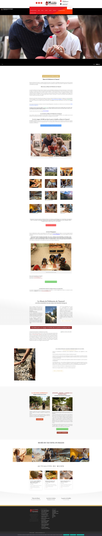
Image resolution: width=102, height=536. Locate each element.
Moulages (54, 10)
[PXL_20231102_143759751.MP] (51, 183)
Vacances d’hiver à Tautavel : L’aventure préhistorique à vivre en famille (45, 525)
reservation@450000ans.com (38, 278)
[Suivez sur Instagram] (41, 3)
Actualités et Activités (33, 10)
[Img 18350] (51, 195)
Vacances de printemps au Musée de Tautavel (65, 481)
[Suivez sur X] (39, 3)
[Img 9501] (51, 208)
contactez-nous (64, 4)
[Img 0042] (35, 183)
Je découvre (39, 419)
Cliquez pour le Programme (62, 429)
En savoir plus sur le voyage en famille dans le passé (50, 125)
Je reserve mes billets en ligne (51, 76)
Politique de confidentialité (80, 534)
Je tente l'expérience (62, 432)
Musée (39, 10)
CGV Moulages (54, 512)
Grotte (42, 10)
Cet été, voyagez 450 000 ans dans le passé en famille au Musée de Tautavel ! (35, 481)
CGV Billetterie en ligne (55, 511)
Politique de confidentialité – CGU (40, 532)
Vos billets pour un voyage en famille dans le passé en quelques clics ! (51, 327)
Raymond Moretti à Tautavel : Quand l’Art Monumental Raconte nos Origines (45, 521)
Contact (53, 514)
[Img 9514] (35, 171)
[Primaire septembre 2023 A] (35, 195)
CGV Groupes (54, 510)
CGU (52, 517)
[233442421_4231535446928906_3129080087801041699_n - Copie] (22, 461)
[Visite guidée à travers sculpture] (66, 183)
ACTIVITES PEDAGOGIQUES (51, 281)
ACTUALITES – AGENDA (51, 225)
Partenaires (53, 515)
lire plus (31, 488)
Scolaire (46, 10)
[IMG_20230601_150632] (51, 171)
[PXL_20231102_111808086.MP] (35, 208)
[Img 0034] (66, 171)
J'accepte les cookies (66, 534)
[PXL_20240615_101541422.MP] (41, 461)
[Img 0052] (66, 208)
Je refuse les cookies (73, 534)
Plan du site (53, 516)
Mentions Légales (31, 532)
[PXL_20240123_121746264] (66, 195)
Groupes (50, 10)
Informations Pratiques (61, 10)
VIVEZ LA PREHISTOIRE (66, 320)
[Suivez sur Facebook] (36, 3)
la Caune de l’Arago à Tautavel (36, 334)
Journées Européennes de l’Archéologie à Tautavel (50, 481)
